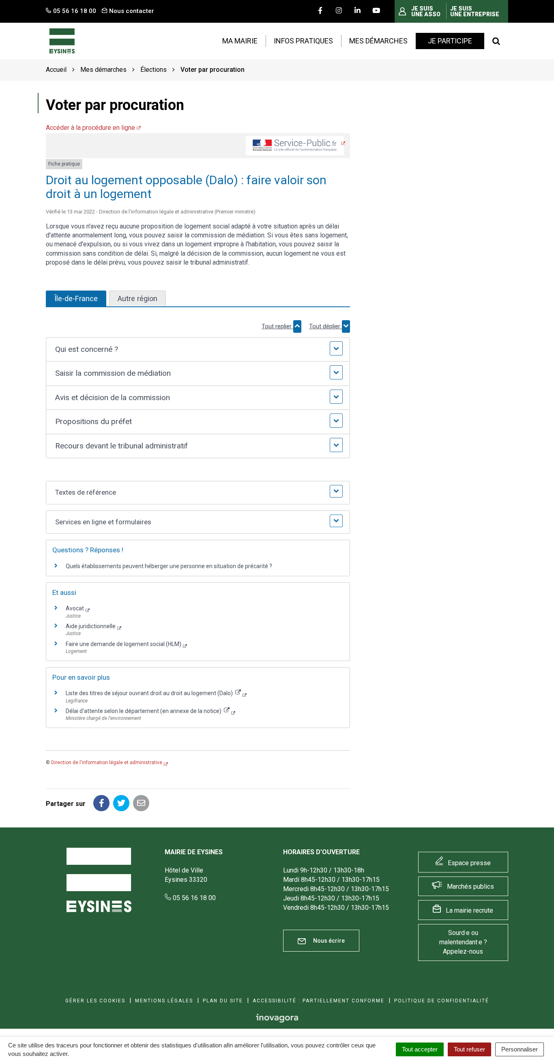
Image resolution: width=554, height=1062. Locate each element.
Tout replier (277, 326)
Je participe (450, 41)
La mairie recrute (469, 910)
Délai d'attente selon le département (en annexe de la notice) (144, 711)
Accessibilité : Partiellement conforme (318, 1001)
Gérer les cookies (95, 1001)
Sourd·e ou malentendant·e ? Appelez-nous (463, 942)
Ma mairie (240, 41)
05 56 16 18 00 (193, 898)
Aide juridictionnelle (91, 626)
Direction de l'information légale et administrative (106, 762)
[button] (197, 350)
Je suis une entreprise (474, 11)
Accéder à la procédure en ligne (90, 127)
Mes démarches (378, 41)
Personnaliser (519, 1049)
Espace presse (469, 863)
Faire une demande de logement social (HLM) (123, 644)
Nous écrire (328, 940)
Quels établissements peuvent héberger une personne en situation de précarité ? (169, 566)
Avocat (75, 608)
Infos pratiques (303, 41)
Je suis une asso (425, 11)
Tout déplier (325, 326)
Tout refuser (469, 1049)
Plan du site (223, 1001)
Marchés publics (470, 886)
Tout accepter (420, 1049)
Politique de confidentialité (441, 1001)
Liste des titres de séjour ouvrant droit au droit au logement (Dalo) (150, 693)
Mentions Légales (164, 1001)
